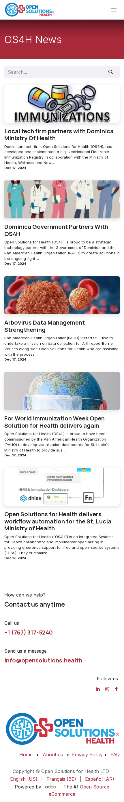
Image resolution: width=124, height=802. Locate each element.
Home (26, 754)
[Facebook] (116, 688)
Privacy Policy (88, 754)
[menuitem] (23, 779)
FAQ (115, 754)
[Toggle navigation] (114, 10)
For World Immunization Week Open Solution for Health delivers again (54, 422)
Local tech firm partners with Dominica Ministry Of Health (59, 134)
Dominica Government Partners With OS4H (56, 230)
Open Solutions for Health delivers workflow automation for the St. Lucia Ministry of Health (57, 521)
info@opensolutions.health (43, 660)
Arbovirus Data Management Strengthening (44, 326)
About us (53, 754)
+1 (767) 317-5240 (28, 632)
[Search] (111, 72)
